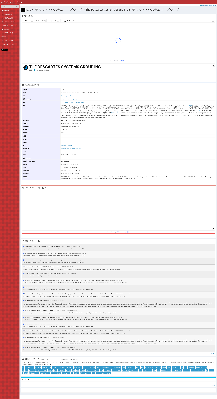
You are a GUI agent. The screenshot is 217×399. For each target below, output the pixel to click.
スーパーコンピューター (197, 370)
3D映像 (164, 367)
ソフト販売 (62, 370)
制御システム (134, 370)
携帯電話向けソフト (201, 367)
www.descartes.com (66, 145)
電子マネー (32, 370)
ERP (182, 367)
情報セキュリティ (34, 373)
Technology (64, 96)
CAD (74, 370)
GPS (142, 367)
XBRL (154, 370)
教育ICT (76, 373)
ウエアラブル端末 (41, 370)
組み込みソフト (130, 367)
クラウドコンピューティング (104, 367)
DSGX (214, 5)
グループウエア (147, 370)
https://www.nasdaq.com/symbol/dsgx (71, 148)
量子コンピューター (85, 373)
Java (101, 370)
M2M (186, 367)
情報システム (77, 367)
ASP (124, 367)
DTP (207, 370)
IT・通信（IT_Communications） (77, 102)
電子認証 (68, 370)
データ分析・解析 (177, 370)
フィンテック (66, 373)
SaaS (199, 110)
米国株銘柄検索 (208, 5)
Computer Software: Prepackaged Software (72, 99)
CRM (26, 370)
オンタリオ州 (114, 112)
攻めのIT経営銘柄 (56, 373)
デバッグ (82, 370)
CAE (159, 370)
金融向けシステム (45, 373)
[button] (21, 2)
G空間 (26, 373)
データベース (125, 370)
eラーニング (176, 367)
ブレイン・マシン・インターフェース (62, 367)
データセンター (46, 367)
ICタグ (138, 367)
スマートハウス (29, 367)
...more (212, 353)
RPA (93, 373)
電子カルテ (192, 367)
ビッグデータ (117, 367)
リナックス (107, 370)
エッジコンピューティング (103, 373)
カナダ (132, 110)
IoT (72, 373)
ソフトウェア (64, 102)
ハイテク (70, 96)
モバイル (186, 108)
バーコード (187, 370)
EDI (23, 370)
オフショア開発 (116, 370)
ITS (22, 367)
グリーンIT (38, 367)
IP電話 (169, 367)
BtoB (55, 370)
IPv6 (141, 370)
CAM (77, 370)
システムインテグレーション (153, 367)
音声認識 (50, 370)
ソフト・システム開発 (89, 367)
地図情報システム (166, 370)
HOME (202, 5)
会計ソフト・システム (93, 370)
